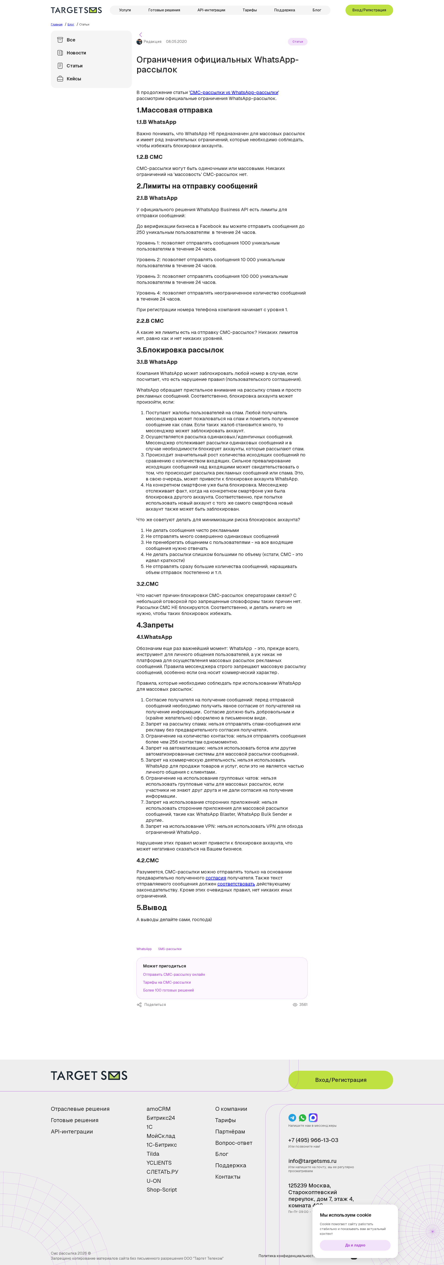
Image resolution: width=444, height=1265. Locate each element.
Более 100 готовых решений (168, 990)
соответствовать (236, 884)
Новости (76, 53)
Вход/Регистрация (369, 10)
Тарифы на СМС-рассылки (167, 982)
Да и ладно (355, 1245)
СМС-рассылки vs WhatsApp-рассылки (234, 92)
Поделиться (140, 1005)
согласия (216, 878)
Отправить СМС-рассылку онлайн (174, 974)
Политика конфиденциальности (287, 1255)
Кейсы (74, 79)
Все (71, 40)
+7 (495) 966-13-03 (313, 1140)
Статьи (75, 66)
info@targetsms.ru (312, 1161)
